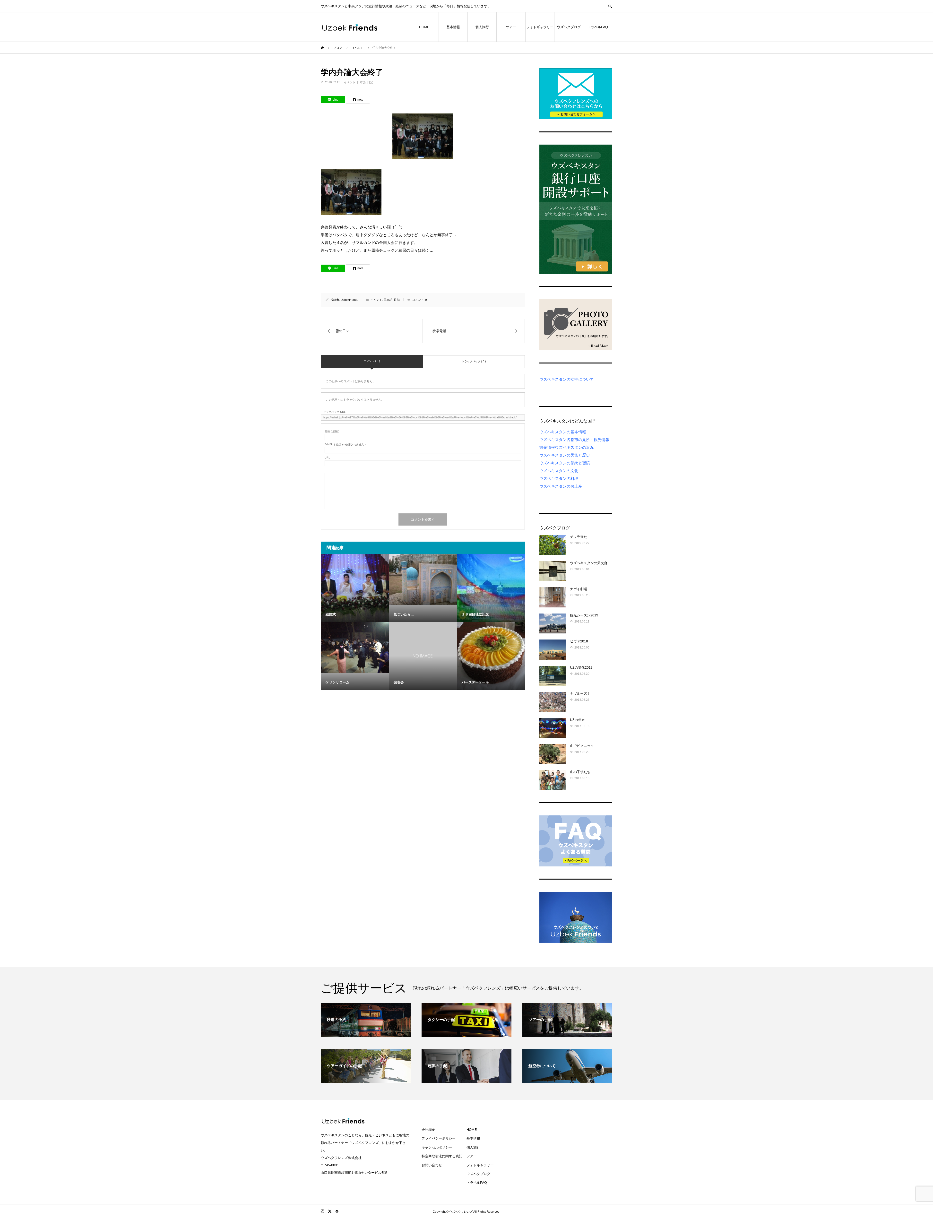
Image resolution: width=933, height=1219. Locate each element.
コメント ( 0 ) (372, 361)
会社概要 (428, 1130)
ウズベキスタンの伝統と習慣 (564, 463)
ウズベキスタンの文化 (558, 471)
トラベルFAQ (597, 27)
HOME (424, 27)
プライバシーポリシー (439, 1138)
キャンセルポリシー (437, 1147)
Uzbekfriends (349, 300)
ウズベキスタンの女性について (566, 379)
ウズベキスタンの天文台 (588, 563)
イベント (349, 82)
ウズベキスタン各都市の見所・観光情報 (574, 440)
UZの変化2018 (581, 667)
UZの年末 (577, 720)
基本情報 (453, 27)
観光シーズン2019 (584, 615)
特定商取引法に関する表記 (442, 1156)
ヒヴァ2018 (579, 641)
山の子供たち (580, 772)
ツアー (511, 27)
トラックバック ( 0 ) (474, 361)
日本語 (361, 82)
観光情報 (547, 447)
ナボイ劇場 (578, 589)
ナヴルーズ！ (580, 693)
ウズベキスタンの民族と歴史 (564, 455)
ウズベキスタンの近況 (574, 447)
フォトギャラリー (539, 27)
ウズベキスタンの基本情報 (562, 432)
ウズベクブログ (569, 27)
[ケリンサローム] (355, 647)
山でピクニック (582, 746)
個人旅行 (482, 27)
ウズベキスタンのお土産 (560, 486)
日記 (370, 82)
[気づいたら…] (423, 579)
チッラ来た (578, 537)
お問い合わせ (432, 1165)
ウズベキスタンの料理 (558, 478)
